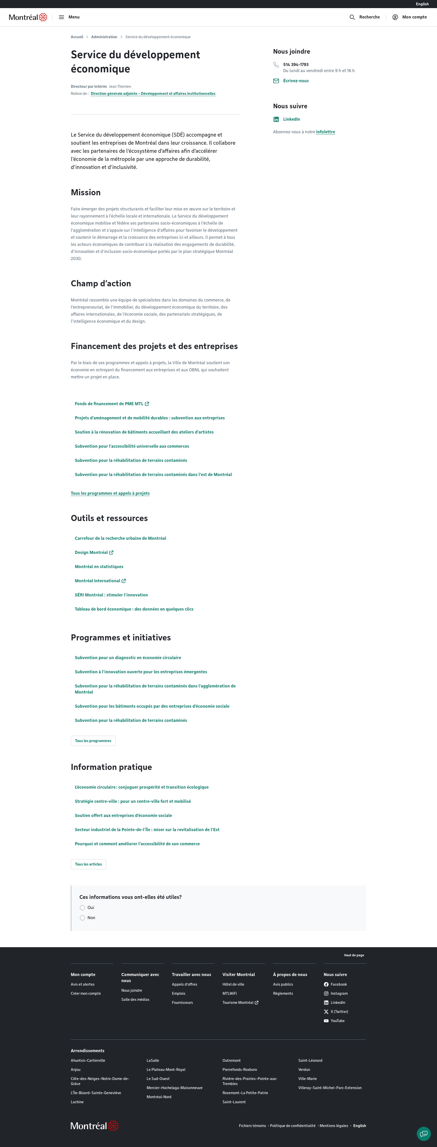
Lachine (77, 1102)
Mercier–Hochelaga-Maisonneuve (175, 1088)
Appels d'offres (184, 984)
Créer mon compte (86, 993)
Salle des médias (135, 1000)
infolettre (325, 131)
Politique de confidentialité (293, 1126)
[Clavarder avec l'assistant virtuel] (424, 1134)
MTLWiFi (230, 993)
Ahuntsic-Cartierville (88, 1060)
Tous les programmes (93, 741)
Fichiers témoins (252, 1126)
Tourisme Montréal (238, 1003)
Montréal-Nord (159, 1097)
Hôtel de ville (233, 984)
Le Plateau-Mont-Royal (166, 1070)
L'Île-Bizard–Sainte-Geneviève (96, 1093)
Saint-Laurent (234, 1102)
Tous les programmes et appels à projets (110, 493)
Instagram (339, 993)
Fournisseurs (182, 1003)
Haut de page (354, 955)
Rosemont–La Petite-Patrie (245, 1093)
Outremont (232, 1060)
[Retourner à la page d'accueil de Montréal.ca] (28, 17)
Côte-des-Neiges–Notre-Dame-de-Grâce (100, 1081)
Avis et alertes (83, 984)
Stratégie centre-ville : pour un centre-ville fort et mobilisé (133, 801)
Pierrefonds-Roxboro (240, 1070)
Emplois (178, 993)
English (422, 4)
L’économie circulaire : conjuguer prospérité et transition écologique (142, 787)
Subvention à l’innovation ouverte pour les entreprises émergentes (141, 671)
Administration (104, 37)
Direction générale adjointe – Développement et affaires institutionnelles (153, 94)
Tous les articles (88, 864)
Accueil (77, 37)
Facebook (339, 984)
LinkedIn (338, 1003)
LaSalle (153, 1060)
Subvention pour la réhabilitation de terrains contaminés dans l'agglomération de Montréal (155, 689)
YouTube (338, 1021)
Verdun (304, 1070)
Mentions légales (334, 1126)
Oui (91, 907)
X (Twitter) (339, 1012)
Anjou (75, 1070)
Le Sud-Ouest (158, 1079)
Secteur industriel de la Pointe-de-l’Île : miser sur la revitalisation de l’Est (147, 829)
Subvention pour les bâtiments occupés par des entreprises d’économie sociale (152, 706)
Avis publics (283, 984)
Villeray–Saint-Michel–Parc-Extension (330, 1088)
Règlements (283, 993)
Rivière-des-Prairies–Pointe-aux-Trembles (250, 1081)
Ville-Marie (307, 1079)
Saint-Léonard (310, 1060)
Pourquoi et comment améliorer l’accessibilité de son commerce (137, 843)
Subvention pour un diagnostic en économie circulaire (128, 657)
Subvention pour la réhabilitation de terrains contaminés (131, 720)
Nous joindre (131, 990)
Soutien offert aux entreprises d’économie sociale (123, 815)
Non (91, 917)
